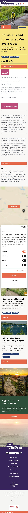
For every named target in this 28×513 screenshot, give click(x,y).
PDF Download (8, 66)
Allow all (14, 275)
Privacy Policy (20, 495)
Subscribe (14, 416)
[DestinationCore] (14, 484)
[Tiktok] (18, 453)
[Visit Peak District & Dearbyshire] (7, 3)
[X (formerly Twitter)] (12, 453)
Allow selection (14, 280)
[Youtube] (15, 453)
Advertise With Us (14, 476)
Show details (20, 270)
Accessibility (14, 473)
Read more (5, 163)
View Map (14, 206)
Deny (14, 284)
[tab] (22, 27)
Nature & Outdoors (14, 56)
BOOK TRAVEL (6, 512)
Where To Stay (14, 457)
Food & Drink (14, 470)
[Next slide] (8, 27)
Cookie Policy (14, 496)
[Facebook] (10, 453)
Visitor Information (14, 467)
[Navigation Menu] (26, 4)
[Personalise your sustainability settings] (19, 4)
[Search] (16, 4)
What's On (14, 463)
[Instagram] (7, 453)
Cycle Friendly (5, 56)
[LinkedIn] (21, 453)
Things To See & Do (14, 460)
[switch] (24, 256)
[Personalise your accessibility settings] (23, 4)
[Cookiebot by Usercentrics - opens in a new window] (20, 227)
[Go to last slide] (3, 27)
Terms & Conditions (9, 495)
